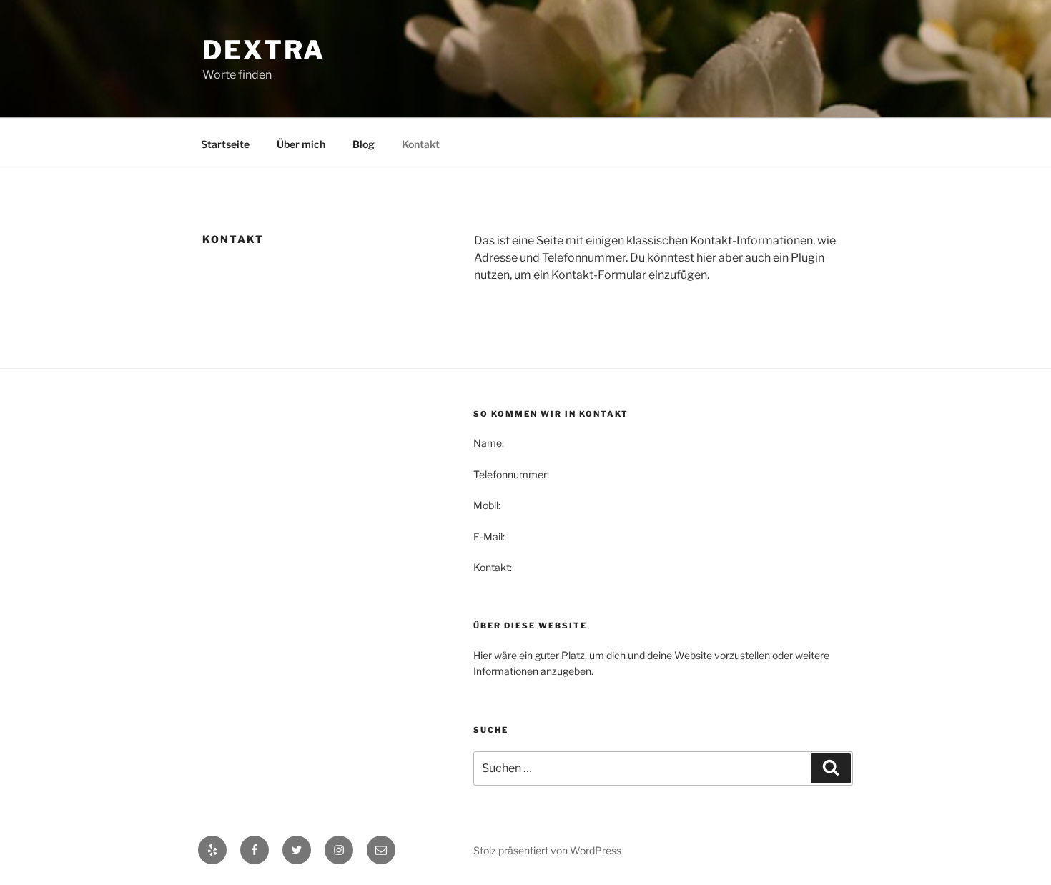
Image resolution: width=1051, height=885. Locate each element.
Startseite (225, 144)
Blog (363, 144)
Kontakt (421, 144)
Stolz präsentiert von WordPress (547, 850)
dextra (263, 50)
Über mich (301, 144)
